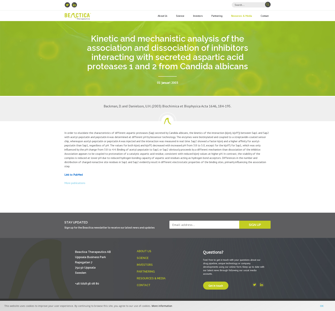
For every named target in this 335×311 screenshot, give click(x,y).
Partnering (216, 15)
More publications (74, 183)
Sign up (255, 225)
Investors (198, 15)
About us (162, 15)
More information (162, 306)
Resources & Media (241, 15)
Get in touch (216, 285)
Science (180, 15)
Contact (265, 15)
